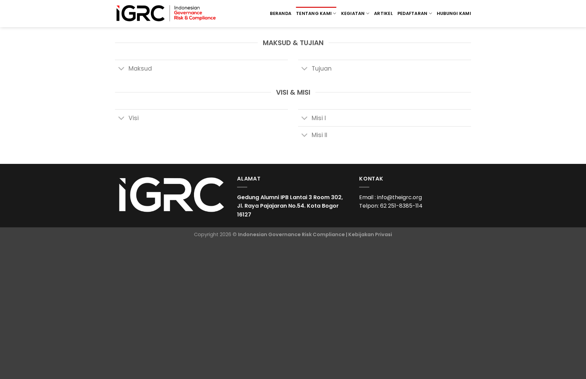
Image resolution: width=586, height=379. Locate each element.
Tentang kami (314, 13)
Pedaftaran (412, 13)
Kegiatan (353, 13)
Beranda (280, 13)
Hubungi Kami (454, 13)
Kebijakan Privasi (370, 234)
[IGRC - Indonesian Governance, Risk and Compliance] (166, 13)
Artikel (383, 13)
